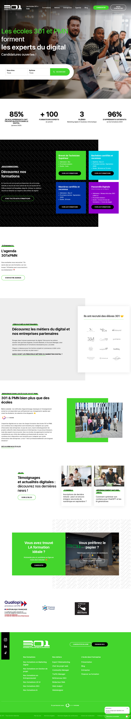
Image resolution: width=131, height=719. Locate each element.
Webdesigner (57, 690)
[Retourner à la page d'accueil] (12, 7)
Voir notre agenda (13, 278)
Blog (86, 8)
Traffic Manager (58, 674)
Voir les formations (70, 173)
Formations (46, 8)
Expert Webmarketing (61, 662)
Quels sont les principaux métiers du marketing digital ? (37, 354)
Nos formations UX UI (31, 682)
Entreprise (85, 670)
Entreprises (67, 8)
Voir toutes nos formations (17, 198)
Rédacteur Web (58, 682)
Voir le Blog (26, 497)
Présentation (86, 662)
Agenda (78, 8)
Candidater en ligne (80, 644)
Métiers (57, 8)
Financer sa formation (90, 674)
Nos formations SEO (31, 686)
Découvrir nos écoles (11, 447)
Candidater (38, 565)
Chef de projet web (60, 666)
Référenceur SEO (59, 678)
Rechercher (60, 72)
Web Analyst (57, 686)
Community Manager (60, 670)
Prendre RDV (100, 644)
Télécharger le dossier (92, 561)
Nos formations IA (30, 690)
